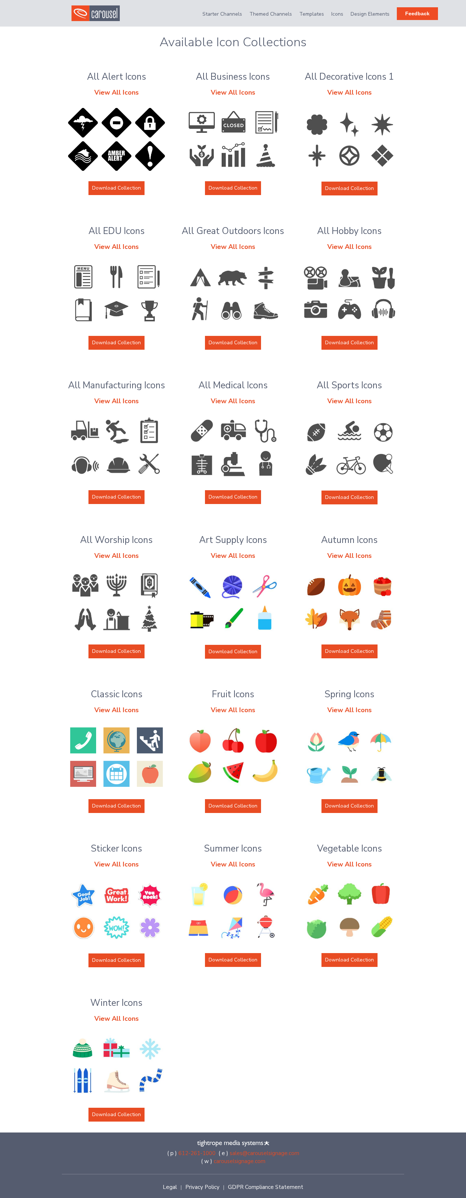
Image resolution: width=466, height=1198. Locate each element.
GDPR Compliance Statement (265, 1187)
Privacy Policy (202, 1187)
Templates (311, 14)
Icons (337, 14)
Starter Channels (222, 14)
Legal (170, 1187)
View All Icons (116, 92)
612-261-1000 (197, 1153)
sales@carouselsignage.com (264, 1153)
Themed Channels (270, 14)
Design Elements (370, 14)
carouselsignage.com (239, 1161)
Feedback (417, 13)
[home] (100, 13)
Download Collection (116, 188)
